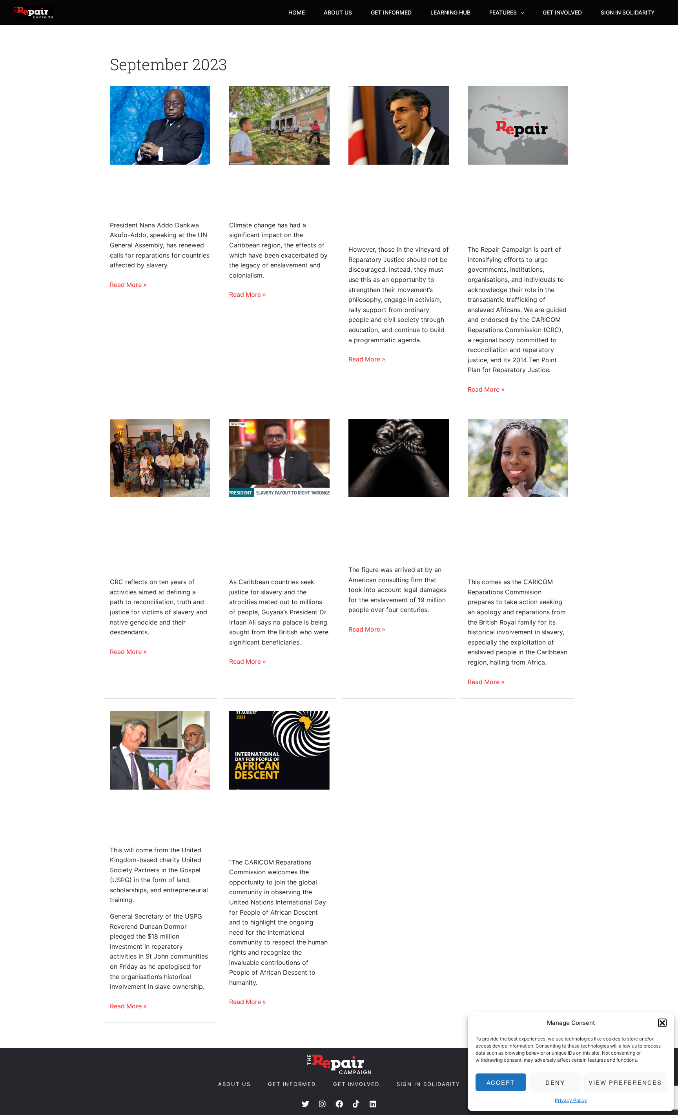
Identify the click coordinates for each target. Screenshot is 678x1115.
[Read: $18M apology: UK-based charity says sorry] (160, 750)
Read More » (128, 284)
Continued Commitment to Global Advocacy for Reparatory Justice (274, 823)
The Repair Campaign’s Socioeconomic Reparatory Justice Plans (509, 204)
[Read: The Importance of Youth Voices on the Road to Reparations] (279, 125)
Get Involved (562, 12)
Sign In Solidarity (628, 12)
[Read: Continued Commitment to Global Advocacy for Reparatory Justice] (279, 750)
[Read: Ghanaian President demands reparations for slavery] (160, 125)
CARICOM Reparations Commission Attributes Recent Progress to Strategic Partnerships (159, 537)
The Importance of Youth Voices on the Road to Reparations (275, 192)
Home (296, 12)
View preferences (625, 1082)
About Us (338, 12)
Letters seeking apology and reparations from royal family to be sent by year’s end (511, 537)
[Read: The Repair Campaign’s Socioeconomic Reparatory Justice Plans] (518, 125)
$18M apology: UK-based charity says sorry (152, 817)
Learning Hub (450, 12)
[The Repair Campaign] (33, 12)
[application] (520, 12)
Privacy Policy (571, 1100)
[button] (662, 1023)
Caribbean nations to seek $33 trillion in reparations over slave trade (396, 531)
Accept (501, 1082)
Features (503, 12)
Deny (555, 1082)
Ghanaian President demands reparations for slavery (158, 192)
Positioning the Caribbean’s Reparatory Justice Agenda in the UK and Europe (390, 204)
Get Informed (391, 12)
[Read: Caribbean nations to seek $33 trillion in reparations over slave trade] (398, 458)
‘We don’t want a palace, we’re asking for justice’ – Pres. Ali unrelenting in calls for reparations (279, 537)
